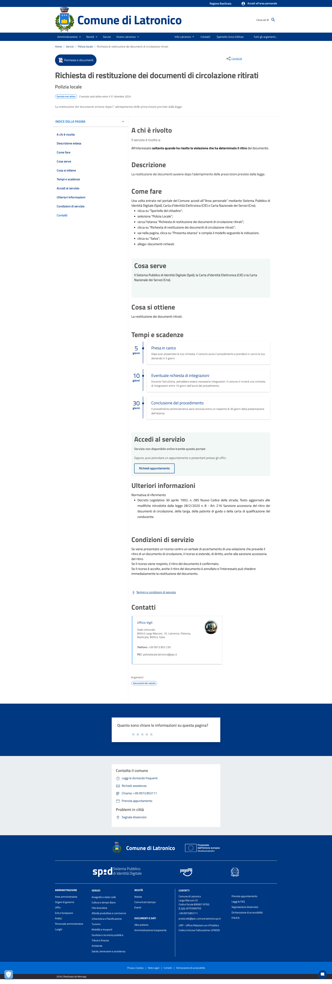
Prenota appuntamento (244, 896)
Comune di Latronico (129, 19)
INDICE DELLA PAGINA (70, 121)
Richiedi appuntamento (154, 468)
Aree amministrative (66, 897)
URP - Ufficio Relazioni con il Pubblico (199, 925)
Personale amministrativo (69, 924)
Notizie (138, 897)
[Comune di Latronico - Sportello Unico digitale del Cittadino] (64, 19)
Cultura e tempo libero (104, 902)
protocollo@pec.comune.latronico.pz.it (200, 919)
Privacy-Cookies (135, 968)
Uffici (58, 907)
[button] (259, 4)
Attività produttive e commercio (109, 913)
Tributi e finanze (100, 940)
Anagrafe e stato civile (104, 897)
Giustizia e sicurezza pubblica (107, 935)
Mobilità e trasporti (102, 929)
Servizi (70, 46)
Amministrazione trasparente (150, 930)
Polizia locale (85, 46)
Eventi (137, 907)
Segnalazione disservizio (245, 907)
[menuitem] (181, 37)
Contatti (184, 890)
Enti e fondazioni (64, 913)
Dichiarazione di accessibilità (247, 912)
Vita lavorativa (99, 908)
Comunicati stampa (145, 902)
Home (58, 46)
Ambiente (97, 946)
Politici (58, 918)
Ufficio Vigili (145, 622)
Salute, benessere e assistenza (108, 951)
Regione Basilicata (220, 3)
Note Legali (153, 968)
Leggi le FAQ (238, 902)
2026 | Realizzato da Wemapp (71, 976)
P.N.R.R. (236, 918)
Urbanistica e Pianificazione (107, 919)
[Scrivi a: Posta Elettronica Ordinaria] (203, 922)
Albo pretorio (141, 925)
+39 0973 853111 (188, 913)
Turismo (96, 924)
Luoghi (58, 929)
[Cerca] (273, 20)
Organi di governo (64, 902)
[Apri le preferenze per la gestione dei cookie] (8, 974)
